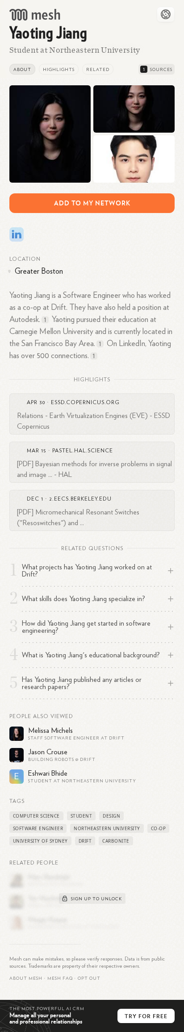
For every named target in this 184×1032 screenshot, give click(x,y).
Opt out (89, 978)
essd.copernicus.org (85, 402)
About (22, 69)
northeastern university (107, 828)
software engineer (38, 828)
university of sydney (40, 841)
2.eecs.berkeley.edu (80, 498)
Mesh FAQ (60, 978)
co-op (158, 828)
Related (97, 69)
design (111, 816)
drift (85, 841)
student (81, 816)
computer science (36, 816)
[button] (60, 978)
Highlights (59, 69)
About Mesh (25, 978)
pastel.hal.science (82, 450)
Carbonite (116, 841)
